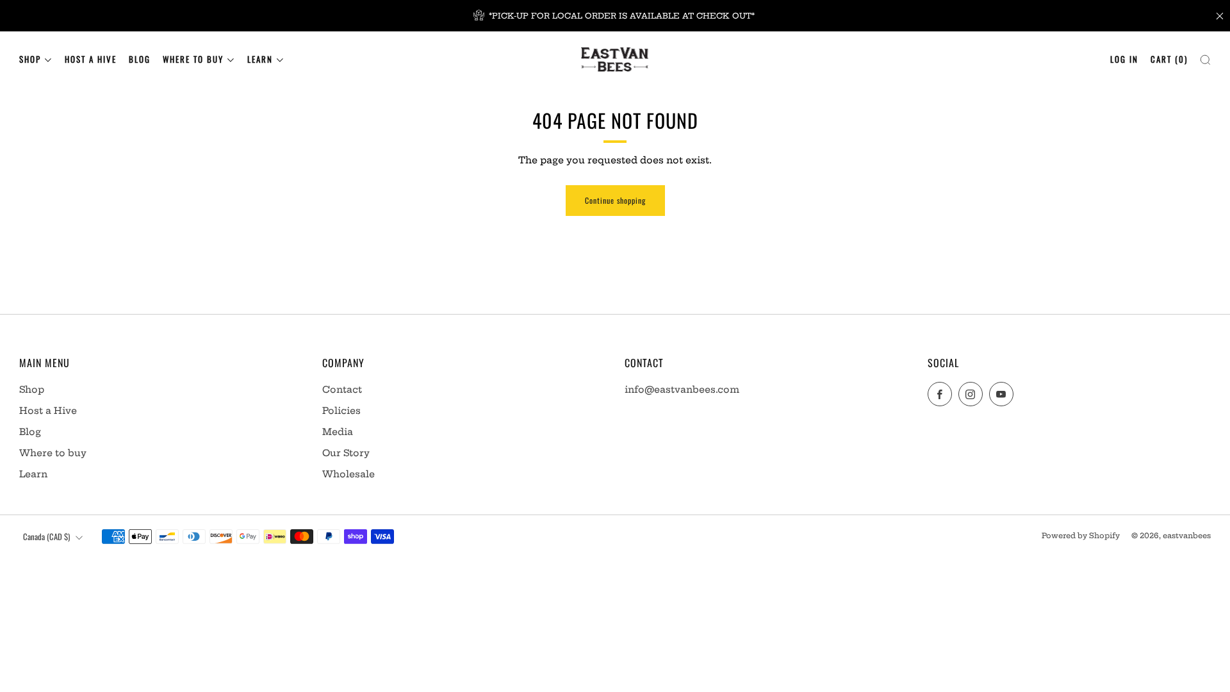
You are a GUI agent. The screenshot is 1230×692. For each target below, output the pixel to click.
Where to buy (193, 59)
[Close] (1220, 16)
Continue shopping (615, 200)
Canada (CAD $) (46, 537)
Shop (30, 59)
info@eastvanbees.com (682, 389)
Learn (260, 59)
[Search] (1205, 56)
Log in (1124, 59)
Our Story (346, 453)
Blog (140, 59)
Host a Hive (91, 59)
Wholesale (348, 474)
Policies (341, 410)
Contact (342, 389)
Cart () (1169, 59)
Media (337, 432)
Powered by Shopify (1081, 535)
